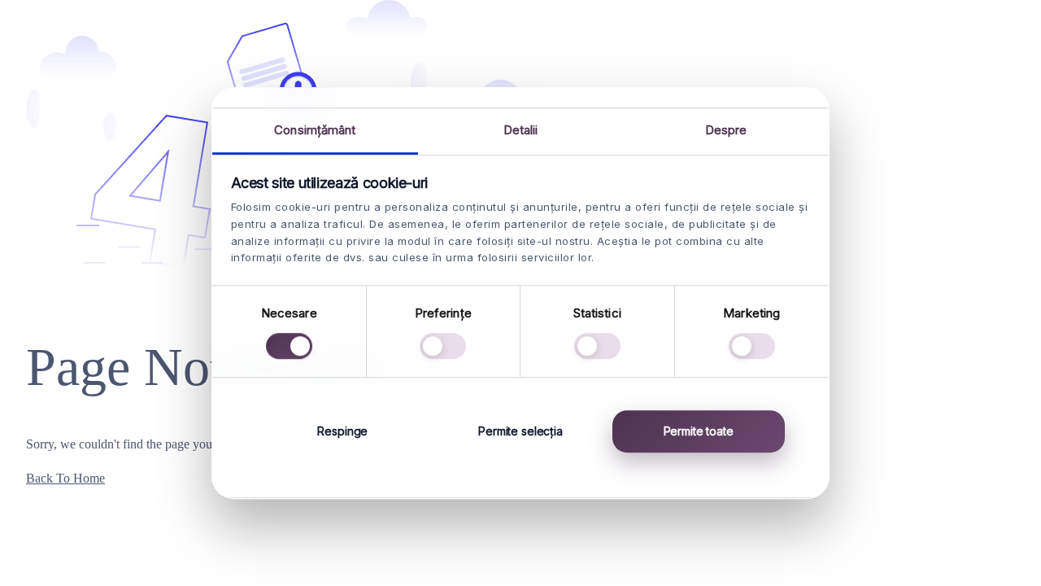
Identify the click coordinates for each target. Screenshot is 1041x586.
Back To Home (65, 478)
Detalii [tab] (520, 130)
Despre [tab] (726, 130)
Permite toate (699, 431)
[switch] (443, 346)
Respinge (342, 431)
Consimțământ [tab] (314, 130)
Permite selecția (520, 431)
